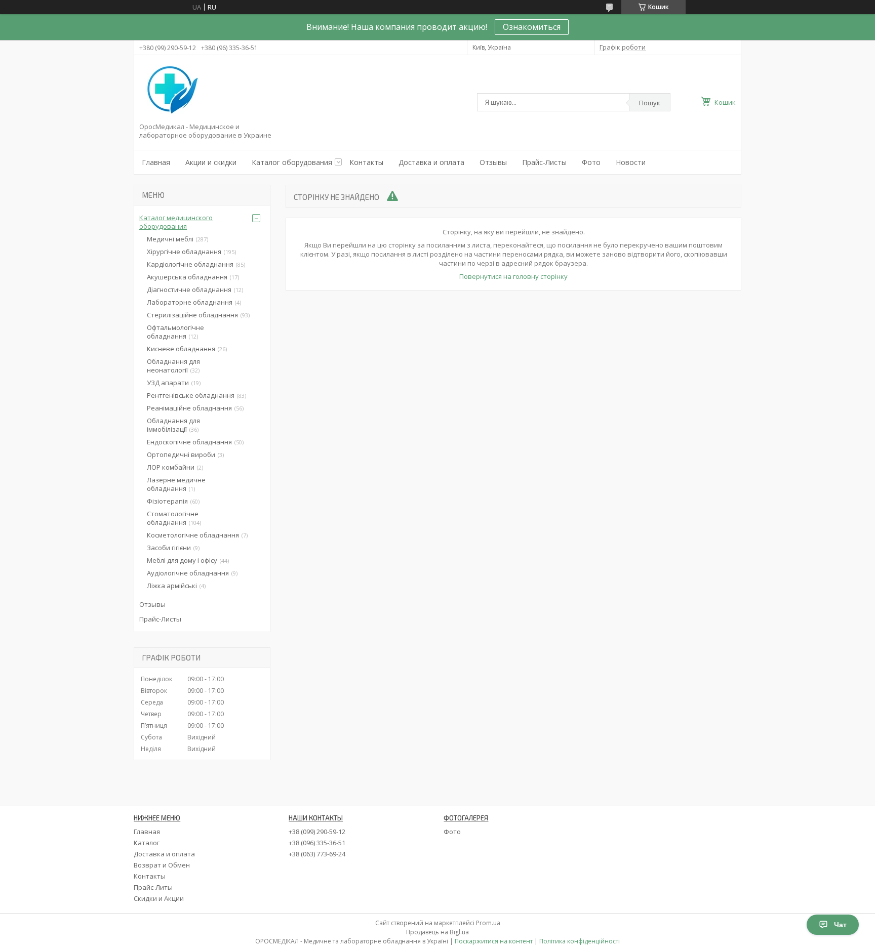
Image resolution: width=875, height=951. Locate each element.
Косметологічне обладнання (193, 535)
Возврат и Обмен (162, 865)
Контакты (366, 162)
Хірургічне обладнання (184, 251)
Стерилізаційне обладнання (192, 314)
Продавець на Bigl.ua (437, 932)
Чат (840, 925)
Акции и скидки (210, 162)
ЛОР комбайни (170, 467)
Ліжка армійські (172, 585)
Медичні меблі (170, 238)
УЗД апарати (168, 382)
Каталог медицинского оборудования (176, 222)
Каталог (147, 842)
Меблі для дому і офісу (182, 560)
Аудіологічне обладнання (188, 572)
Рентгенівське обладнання (190, 395)
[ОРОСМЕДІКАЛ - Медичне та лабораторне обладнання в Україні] (170, 90)
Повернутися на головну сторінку (513, 276)
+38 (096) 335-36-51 (317, 842)
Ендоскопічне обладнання (189, 441)
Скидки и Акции (159, 898)
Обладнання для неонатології (173, 366)
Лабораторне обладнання (189, 302)
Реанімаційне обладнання (189, 407)
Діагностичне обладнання (189, 289)
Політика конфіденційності (579, 941)
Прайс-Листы (544, 162)
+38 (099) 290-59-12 (317, 831)
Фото (591, 162)
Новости (631, 162)
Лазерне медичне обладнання (176, 484)
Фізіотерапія (167, 501)
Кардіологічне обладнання (190, 264)
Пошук (649, 102)
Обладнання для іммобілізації (173, 425)
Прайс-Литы (153, 887)
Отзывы (493, 162)
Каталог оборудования (292, 162)
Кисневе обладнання (181, 348)
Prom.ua (488, 923)
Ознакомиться (532, 26)
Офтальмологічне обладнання (175, 332)
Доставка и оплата (431, 162)
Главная (156, 162)
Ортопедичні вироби (181, 454)
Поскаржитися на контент (494, 941)
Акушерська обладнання (187, 276)
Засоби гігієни (169, 547)
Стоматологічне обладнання (172, 518)
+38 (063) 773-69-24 (317, 853)
